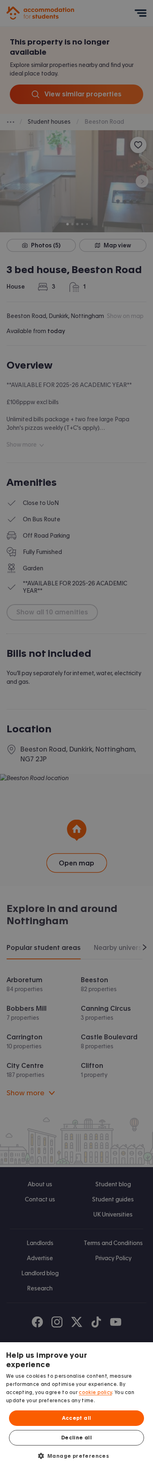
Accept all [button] (76, 1418)
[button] (76, 1456)
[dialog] (76, 1406)
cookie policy (95, 1392)
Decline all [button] (76, 1437)
